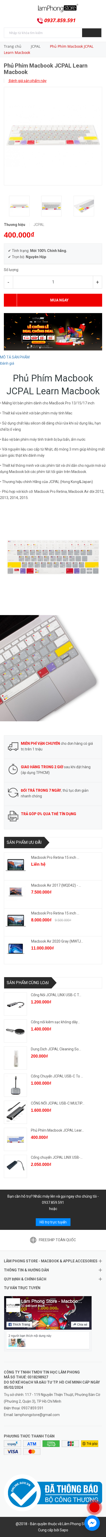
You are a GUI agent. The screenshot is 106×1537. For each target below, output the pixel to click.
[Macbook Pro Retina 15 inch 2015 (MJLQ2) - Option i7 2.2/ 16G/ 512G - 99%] (15, 920)
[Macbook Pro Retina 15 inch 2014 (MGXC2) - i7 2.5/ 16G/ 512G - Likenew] (15, 865)
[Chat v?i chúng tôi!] (92, 1523)
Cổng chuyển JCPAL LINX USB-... (57, 1157)
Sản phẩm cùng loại (28, 982)
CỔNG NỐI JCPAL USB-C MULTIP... (57, 1103)
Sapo (64, 1530)
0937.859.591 (60, 20)
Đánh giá (7, 363)
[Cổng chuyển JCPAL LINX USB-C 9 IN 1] (15, 1166)
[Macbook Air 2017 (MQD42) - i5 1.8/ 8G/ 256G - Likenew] (15, 892)
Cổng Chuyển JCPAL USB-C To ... (57, 1076)
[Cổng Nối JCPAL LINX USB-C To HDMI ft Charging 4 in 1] (15, 1004)
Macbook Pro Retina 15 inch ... (55, 857)
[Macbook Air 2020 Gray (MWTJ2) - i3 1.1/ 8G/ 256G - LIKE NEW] (15, 948)
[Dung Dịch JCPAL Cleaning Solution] (15, 1058)
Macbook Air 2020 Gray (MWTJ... (57, 941)
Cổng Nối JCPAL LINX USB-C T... (56, 995)
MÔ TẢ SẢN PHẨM (15, 357)
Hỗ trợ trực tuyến (53, 1222)
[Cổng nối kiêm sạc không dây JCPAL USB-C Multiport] (15, 1031)
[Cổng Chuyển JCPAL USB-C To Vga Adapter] (15, 1085)
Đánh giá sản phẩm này (27, 81)
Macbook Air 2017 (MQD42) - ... (56, 885)
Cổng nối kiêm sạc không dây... (55, 1022)
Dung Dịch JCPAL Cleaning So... (56, 1049)
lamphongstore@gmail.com (37, 1415)
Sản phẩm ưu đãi (24, 842)
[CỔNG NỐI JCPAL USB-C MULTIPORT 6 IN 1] (15, 1112)
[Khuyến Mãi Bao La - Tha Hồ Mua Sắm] (53, 331)
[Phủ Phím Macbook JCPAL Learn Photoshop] (15, 1139)
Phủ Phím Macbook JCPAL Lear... (57, 1130)
